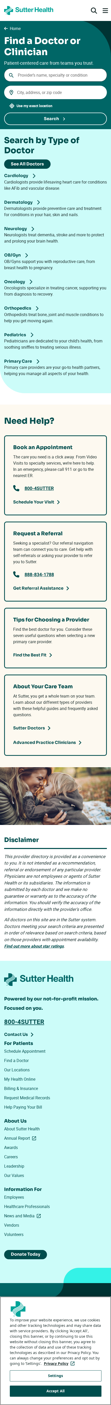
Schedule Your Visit (33, 502)
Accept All (55, 1390)
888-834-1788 (39, 574)
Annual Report (21, 1138)
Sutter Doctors (29, 728)
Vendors (11, 1225)
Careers (11, 1157)
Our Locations (17, 1070)
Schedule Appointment (24, 1051)
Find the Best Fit (29, 655)
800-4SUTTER (39, 488)
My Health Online (19, 1079)
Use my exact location (34, 105)
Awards (11, 1147)
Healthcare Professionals (27, 1206)
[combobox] (55, 75)
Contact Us (16, 1034)
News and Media (23, 1216)
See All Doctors (27, 164)
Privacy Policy (60, 1363)
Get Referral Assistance (38, 588)
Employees (14, 1197)
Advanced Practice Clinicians (44, 742)
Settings (55, 1375)
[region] (55, 1351)
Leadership (14, 1166)
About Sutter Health (22, 1129)
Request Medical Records (27, 1098)
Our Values (14, 1175)
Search (51, 118)
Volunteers (13, 1234)
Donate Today (25, 1254)
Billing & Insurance (21, 1088)
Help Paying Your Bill (23, 1107)
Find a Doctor (16, 1060)
